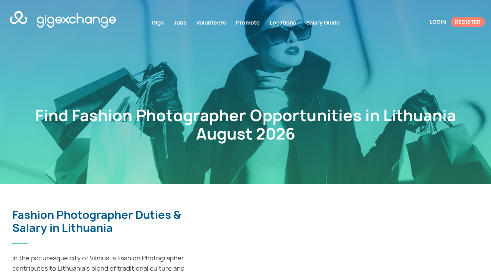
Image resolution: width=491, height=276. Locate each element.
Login (438, 21)
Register (467, 21)
